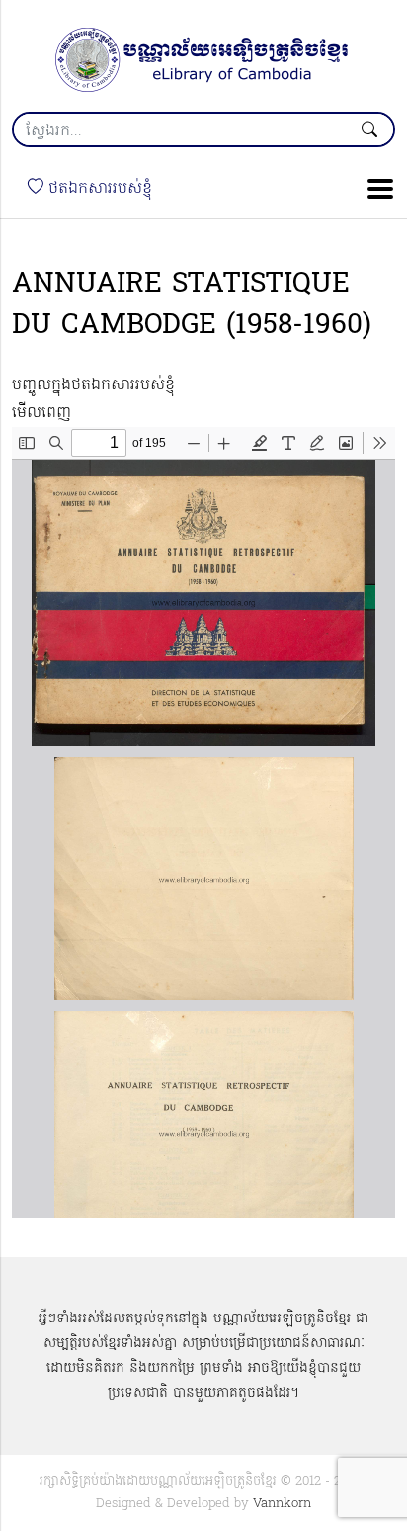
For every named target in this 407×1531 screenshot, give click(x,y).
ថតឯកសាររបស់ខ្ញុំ (97, 189)
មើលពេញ (41, 413)
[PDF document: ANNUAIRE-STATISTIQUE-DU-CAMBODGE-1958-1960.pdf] (203, 822)
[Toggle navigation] (374, 189)
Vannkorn (282, 1503)
